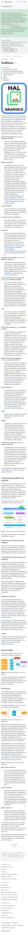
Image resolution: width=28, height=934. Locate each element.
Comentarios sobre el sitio (8, 927)
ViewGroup (17, 384)
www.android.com (5, 910)
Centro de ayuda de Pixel (7, 908)
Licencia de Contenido (13, 855)
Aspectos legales (6, 925)
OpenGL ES (4, 472)
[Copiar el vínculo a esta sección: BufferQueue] (11, 689)
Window (7, 451)
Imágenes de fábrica (6, 876)
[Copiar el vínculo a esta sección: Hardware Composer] (17, 597)
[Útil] (10, 59)
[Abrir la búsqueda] (16, 2)
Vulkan (5, 414)
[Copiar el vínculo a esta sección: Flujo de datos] (14, 650)
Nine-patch (19, 227)
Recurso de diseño (14, 214)
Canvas (11, 159)
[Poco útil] (12, 59)
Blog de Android (5, 890)
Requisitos (3, 869)
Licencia (14, 925)
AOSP (2, 56)
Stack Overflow (5, 915)
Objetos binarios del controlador (8, 879)
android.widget (13, 382)
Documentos (8, 56)
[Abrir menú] (2, 2)
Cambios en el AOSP (7, 33)
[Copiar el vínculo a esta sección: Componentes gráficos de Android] (9, 481)
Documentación (6, 6)
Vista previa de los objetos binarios (9, 874)
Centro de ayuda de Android (8, 905)
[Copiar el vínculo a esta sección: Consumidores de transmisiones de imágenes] (9, 559)
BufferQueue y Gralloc (7, 644)
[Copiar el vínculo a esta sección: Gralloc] (7, 634)
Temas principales (17, 56)
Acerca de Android (5, 923)
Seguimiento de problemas (7, 917)
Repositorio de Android (6, 867)
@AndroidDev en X (5, 887)
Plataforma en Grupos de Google (9, 894)
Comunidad (14, 923)
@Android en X (4, 885)
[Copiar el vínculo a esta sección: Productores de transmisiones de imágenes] (9, 543)
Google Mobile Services (6, 912)
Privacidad (20, 925)
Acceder (24, 1)
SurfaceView (8, 273)
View (20, 355)
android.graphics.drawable (13, 195)
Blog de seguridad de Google (8, 892)
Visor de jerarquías (13, 406)
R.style (15, 322)
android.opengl (9, 249)
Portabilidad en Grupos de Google (9, 899)
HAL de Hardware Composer (10, 620)
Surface (7, 275)
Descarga (3, 871)
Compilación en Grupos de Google (9, 897)
